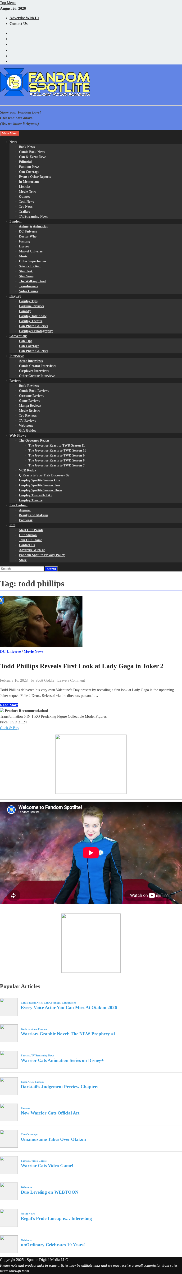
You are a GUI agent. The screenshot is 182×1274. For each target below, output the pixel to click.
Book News (27, 147)
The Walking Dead (32, 281)
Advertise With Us (24, 18)
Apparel (25, 510)
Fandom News (29, 167)
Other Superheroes (32, 261)
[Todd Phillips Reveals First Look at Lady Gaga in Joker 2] (91, 622)
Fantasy (24, 241)
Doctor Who (27, 236)
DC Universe (28, 231)
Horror (24, 246)
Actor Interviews (31, 361)
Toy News (25, 206)
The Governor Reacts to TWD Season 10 (57, 450)
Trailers (24, 211)
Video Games (28, 291)
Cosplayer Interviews (34, 371)
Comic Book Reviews (34, 391)
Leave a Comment (71, 680)
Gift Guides (27, 430)
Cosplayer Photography (36, 331)
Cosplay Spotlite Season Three (40, 490)
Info (12, 525)
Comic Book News (32, 152)
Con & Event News (32, 157)
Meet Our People (31, 530)
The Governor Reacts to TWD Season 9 (56, 455)
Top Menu (8, 3)
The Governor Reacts (34, 440)
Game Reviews (29, 400)
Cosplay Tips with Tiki (35, 495)
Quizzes (24, 196)
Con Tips (25, 341)
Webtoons (26, 425)
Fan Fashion (18, 505)
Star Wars (26, 276)
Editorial (25, 162)
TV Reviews (27, 420)
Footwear (25, 520)
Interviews (16, 356)
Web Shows (17, 435)
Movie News (27, 191)
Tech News (26, 201)
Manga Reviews (30, 405)
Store (23, 560)
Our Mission (28, 535)
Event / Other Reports (35, 176)
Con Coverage (29, 172)
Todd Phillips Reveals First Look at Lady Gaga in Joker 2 (82, 666)
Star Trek (26, 271)
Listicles (24, 186)
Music (23, 256)
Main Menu (9, 133)
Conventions (18, 336)
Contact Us (18, 24)
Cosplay (15, 296)
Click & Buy (9, 728)
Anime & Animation (33, 226)
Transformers (28, 286)
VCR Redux (27, 470)
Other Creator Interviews (37, 376)
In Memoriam (29, 181)
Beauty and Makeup (33, 515)
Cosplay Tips (28, 301)
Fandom (15, 221)
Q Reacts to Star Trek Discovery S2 (44, 475)
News (13, 142)
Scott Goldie (45, 680)
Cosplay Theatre (30, 321)
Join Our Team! (30, 540)
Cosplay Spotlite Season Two (39, 485)
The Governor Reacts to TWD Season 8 (56, 460)
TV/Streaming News (33, 216)
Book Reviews (29, 386)
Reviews (15, 381)
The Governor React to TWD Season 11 (56, 445)
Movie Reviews (29, 410)
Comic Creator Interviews (37, 366)
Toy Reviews (27, 415)
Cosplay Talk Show (32, 316)
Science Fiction (30, 266)
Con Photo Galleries (33, 326)
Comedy (25, 311)
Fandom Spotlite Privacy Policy (42, 555)
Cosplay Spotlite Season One (39, 480)
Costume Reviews (31, 306)
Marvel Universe (30, 251)
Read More (9, 705)
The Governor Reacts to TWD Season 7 (56, 465)
